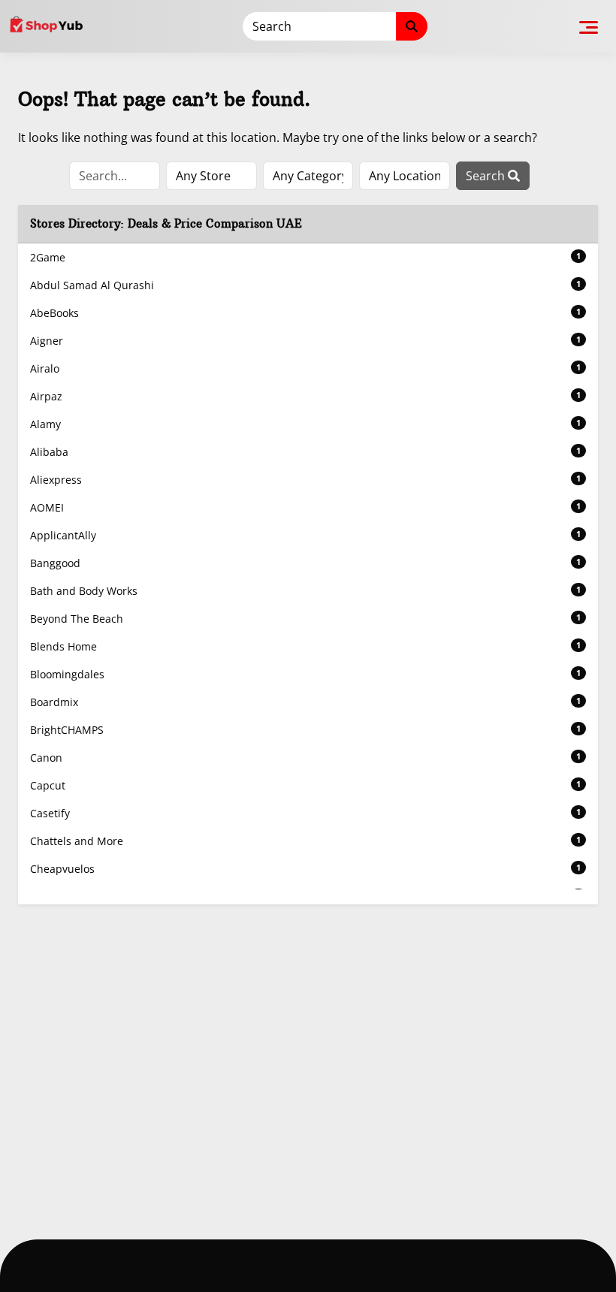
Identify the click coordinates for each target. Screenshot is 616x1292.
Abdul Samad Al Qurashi (305, 285)
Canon (305, 757)
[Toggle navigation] (588, 26)
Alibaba (305, 452)
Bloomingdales (305, 674)
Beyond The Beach (305, 618)
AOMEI (305, 507)
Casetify (305, 813)
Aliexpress (305, 479)
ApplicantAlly (305, 535)
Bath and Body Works (305, 591)
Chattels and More (305, 841)
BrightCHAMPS (305, 730)
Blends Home (305, 646)
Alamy (305, 424)
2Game (305, 257)
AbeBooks (305, 313)
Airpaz (305, 396)
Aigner (305, 341)
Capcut (305, 785)
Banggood (305, 563)
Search (487, 176)
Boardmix (305, 702)
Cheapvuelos (305, 869)
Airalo (305, 368)
